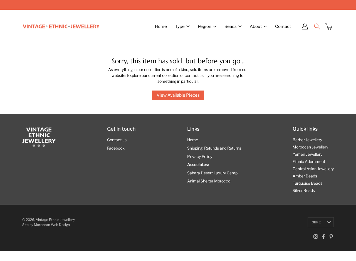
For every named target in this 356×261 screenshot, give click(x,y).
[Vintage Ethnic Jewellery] (61, 26)
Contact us (117, 139)
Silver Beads (304, 190)
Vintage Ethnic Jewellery (55, 220)
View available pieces (178, 95)
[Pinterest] (331, 236)
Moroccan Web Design (52, 225)
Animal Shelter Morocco (208, 181)
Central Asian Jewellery (313, 168)
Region (204, 26)
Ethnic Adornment (309, 161)
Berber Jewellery (307, 139)
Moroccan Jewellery (310, 147)
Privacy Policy (199, 156)
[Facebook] (323, 236)
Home (161, 26)
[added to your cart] (329, 26)
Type (180, 26)
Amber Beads (305, 176)
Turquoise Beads (307, 183)
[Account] (304, 26)
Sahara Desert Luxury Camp (212, 172)
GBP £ (316, 222)
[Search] (317, 26)
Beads (230, 26)
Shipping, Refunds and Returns (214, 148)
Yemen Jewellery (307, 154)
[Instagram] (315, 236)
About (256, 26)
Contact (283, 26)
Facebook (116, 148)
